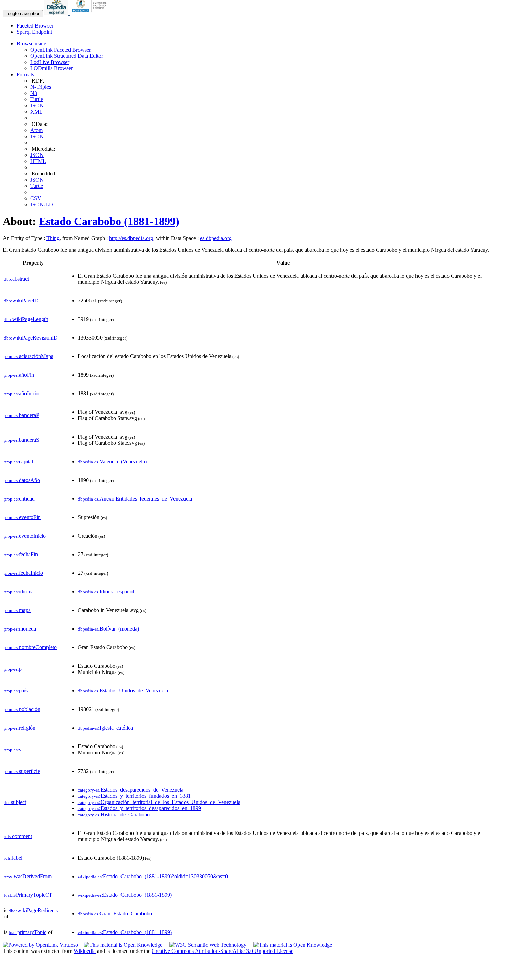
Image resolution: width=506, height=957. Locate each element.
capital (18, 461)
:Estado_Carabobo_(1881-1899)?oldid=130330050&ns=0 (153, 876)
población (22, 709)
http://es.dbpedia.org (131, 238)
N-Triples (40, 87)
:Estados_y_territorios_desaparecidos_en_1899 (139, 808)
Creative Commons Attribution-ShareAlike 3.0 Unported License (222, 951)
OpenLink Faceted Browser (60, 50)
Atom (36, 130)
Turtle (36, 99)
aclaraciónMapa (28, 356)
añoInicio (21, 393)
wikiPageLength (26, 319)
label (13, 858)
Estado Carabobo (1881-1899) (109, 221)
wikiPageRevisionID (31, 338)
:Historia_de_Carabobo (114, 814)
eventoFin (22, 517)
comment (18, 836)
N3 (33, 93)
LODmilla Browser (51, 68)
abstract (16, 279)
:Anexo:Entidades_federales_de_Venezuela (135, 499)
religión (19, 728)
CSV (35, 198)
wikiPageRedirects (33, 910)
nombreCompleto (30, 647)
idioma (19, 591)
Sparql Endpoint (34, 32)
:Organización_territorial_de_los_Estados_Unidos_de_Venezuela (159, 802)
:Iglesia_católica (105, 728)
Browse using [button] (31, 43)
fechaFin (21, 554)
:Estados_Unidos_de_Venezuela (123, 690)
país (16, 690)
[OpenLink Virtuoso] (40, 945)
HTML (38, 161)
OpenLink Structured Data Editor (66, 56)
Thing (53, 238)
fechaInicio (23, 573)
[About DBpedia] (57, 13)
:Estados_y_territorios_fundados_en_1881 (134, 796)
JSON (37, 105)
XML (36, 112)
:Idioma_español (106, 591)
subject (15, 802)
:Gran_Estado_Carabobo (115, 913)
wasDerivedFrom (28, 876)
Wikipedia (85, 951)
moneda (20, 629)
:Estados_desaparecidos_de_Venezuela (130, 790)
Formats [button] (25, 74)
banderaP (21, 415)
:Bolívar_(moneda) (108, 629)
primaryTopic (27, 932)
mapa (17, 610)
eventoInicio (25, 536)
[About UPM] (90, 13)
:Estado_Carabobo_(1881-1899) (125, 895)
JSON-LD (41, 204)
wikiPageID (21, 300)
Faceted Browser (35, 26)
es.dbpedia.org (216, 238)
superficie (22, 771)
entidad (19, 499)
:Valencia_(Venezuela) (112, 461)
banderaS (21, 440)
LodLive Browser (49, 62)
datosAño (22, 480)
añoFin (19, 375)
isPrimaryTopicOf (27, 895)
